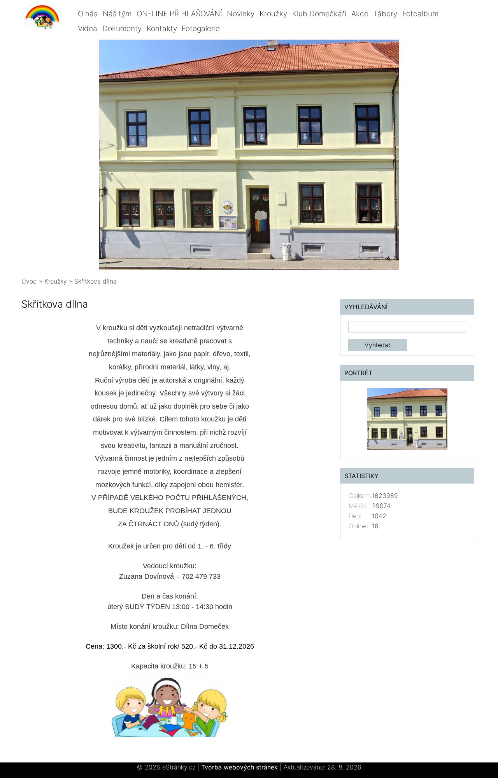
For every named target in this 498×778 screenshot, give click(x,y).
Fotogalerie (201, 28)
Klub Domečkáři (319, 13)
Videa (87, 28)
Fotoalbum (420, 13)
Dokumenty (122, 28)
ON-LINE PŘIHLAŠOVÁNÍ (179, 13)
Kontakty (162, 28)
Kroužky (273, 13)
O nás (88, 13)
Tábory (385, 13)
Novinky (240, 13)
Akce (359, 13)
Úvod (29, 281)
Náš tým (117, 13)
